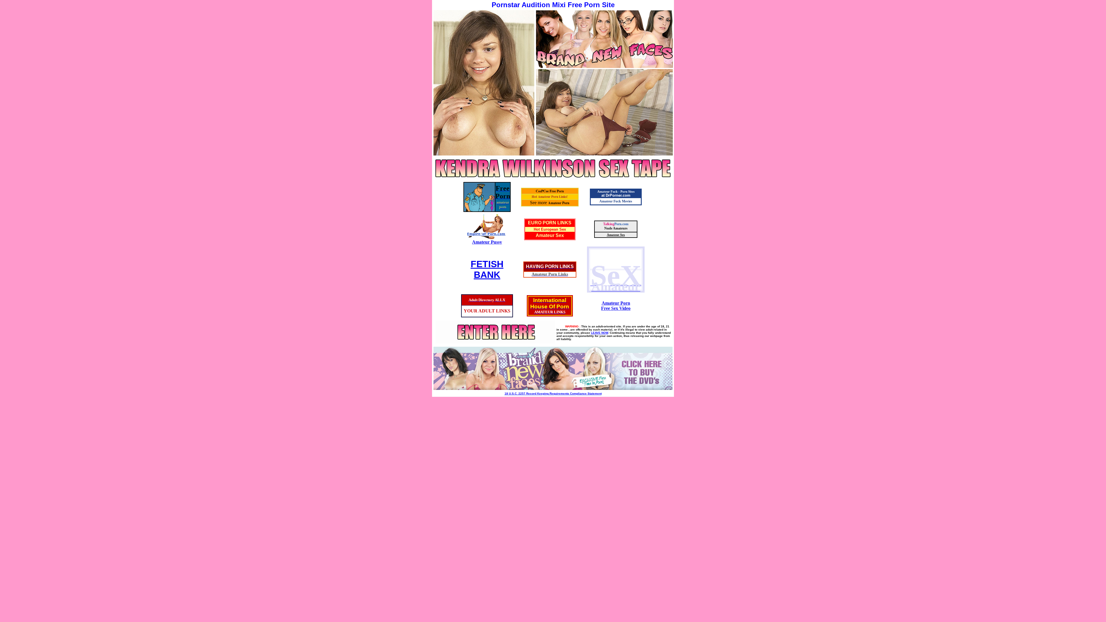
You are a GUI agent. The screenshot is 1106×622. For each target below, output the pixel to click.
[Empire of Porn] (487, 238)
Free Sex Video (615, 308)
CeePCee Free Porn (550, 191)
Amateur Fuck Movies (615, 201)
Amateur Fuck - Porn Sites (616, 191)
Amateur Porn (558, 202)
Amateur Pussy (487, 242)
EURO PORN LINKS (549, 222)
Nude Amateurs (616, 228)
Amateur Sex (550, 235)
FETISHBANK (487, 269)
